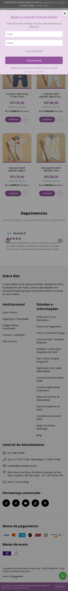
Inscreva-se (34, 60)
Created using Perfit (34, 71)
